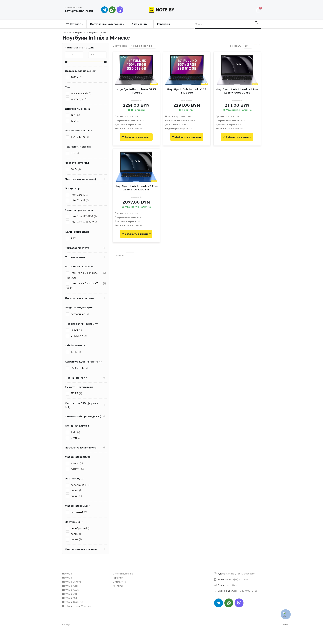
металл (74, 463)
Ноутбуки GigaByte (72, 602)
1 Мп (73, 432)
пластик (75, 468)
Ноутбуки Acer (70, 586)
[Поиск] (256, 23)
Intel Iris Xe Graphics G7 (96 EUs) (82, 286)
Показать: (236, 45)
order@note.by (234, 585)
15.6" (73, 120)
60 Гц (73, 169)
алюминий (76, 512)
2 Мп (73, 437)
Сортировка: (120, 45)
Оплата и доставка (123, 573)
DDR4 (74, 330)
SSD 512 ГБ (77, 368)
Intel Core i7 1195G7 (82, 222)
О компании (139, 24)
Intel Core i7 (77, 200)
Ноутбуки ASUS (70, 590)
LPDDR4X (76, 335)
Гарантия (163, 24)
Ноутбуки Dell (69, 594)
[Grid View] (255, 45)
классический (79, 93)
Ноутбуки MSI (69, 598)
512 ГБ (74, 393)
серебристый (78, 484)
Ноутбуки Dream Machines (76, 606)
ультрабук (76, 99)
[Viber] (120, 9)
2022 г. (74, 77)
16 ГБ (73, 351)
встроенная (77, 314)
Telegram (218, 602)
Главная (67, 32)
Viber (239, 602)
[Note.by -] (161, 9)
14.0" (73, 115)
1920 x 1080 (77, 136)
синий (74, 496)
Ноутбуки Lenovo (71, 582)
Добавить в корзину (138, 137)
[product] (136, 70)
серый (74, 490)
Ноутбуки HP (69, 577)
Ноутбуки (80, 32)
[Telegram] (104, 9)
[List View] (259, 45)
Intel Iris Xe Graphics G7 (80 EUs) (82, 275)
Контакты (118, 586)
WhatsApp (112, 9)
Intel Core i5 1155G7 (81, 216)
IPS (72, 153)
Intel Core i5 (77, 194)
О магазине (119, 582)
